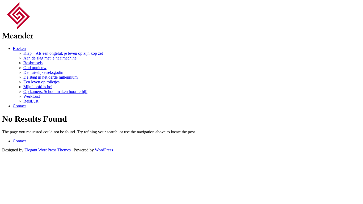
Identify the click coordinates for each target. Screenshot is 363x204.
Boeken (19, 48)
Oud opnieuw (35, 67)
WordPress (104, 150)
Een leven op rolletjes (41, 82)
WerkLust (31, 96)
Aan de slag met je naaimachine (50, 58)
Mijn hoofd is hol (37, 86)
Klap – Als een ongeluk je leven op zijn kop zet (63, 53)
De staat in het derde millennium (50, 77)
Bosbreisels (33, 63)
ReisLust (30, 101)
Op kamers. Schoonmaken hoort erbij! (55, 91)
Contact (19, 106)
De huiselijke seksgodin (43, 72)
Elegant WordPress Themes (47, 150)
